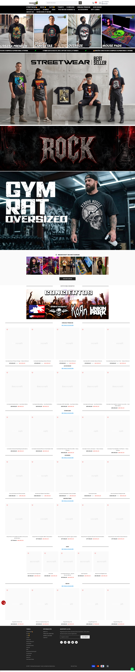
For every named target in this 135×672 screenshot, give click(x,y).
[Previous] (26, 266)
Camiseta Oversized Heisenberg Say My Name (17, 448)
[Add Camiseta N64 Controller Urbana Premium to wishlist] (82, 329)
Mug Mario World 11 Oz (17, 621)
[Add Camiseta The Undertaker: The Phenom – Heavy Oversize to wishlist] (108, 417)
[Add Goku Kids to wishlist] (45, 553)
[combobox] (62, 2)
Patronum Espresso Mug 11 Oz (42, 621)
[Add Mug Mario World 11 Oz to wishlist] (7, 590)
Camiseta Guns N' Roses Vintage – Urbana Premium (17, 361)
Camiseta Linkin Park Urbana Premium (67, 361)
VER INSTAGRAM (67, 278)
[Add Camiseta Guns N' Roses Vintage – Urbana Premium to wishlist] (7, 329)
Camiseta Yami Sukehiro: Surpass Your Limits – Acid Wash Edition (118, 405)
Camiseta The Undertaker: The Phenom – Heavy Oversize (117, 449)
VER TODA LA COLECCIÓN (67, 325)
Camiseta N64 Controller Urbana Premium (92, 361)
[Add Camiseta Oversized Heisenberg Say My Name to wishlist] (7, 417)
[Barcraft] (16, 31)
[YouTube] (76, 642)
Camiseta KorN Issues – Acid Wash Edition (92, 404)
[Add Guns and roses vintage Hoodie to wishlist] (108, 462)
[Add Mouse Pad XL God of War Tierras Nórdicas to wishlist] (108, 505)
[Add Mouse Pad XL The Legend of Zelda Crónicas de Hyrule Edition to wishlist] (7, 505)
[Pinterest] (69, 642)
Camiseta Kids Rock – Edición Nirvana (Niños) (67, 574)
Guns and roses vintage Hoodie (118, 493)
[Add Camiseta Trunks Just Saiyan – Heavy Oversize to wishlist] (82, 417)
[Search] (64, 2)
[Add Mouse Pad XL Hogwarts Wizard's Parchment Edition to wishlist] (82, 505)
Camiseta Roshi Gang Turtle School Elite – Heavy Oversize (67, 449)
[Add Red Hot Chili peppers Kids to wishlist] (95, 553)
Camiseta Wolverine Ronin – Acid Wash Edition (17, 404)
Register (107, 1)
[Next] (108, 266)
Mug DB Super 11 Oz (93, 621)
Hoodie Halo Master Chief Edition (42, 493)
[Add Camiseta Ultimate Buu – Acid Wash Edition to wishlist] (32, 372)
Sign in (103, 2)
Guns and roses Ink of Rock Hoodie (17, 493)
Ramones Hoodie (92, 493)
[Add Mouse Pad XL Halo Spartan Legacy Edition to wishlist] (57, 505)
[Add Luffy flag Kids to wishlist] (78, 553)
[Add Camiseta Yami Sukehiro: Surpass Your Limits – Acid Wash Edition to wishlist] (108, 372)
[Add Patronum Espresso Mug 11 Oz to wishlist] (32, 590)
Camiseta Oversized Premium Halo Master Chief (42, 448)
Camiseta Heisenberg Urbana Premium (42, 361)
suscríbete (85, 637)
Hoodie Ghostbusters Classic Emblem (67, 493)
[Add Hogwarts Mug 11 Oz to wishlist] (57, 590)
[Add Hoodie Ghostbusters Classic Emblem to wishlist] (57, 462)
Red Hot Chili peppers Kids (101, 573)
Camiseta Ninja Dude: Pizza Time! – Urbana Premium (118, 361)
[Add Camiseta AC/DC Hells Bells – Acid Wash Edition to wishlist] (57, 372)
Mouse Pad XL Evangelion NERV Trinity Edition (42, 536)
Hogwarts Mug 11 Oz (67, 621)
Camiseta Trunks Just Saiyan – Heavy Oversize (92, 448)
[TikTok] (72, 642)
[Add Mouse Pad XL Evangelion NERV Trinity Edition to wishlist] (32, 505)
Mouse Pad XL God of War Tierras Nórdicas (117, 536)
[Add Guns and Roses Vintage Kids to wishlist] (28, 553)
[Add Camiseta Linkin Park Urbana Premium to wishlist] (57, 329)
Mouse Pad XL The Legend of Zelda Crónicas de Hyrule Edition (17, 537)
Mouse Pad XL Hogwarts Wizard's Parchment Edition (92, 536)
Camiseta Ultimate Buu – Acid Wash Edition (42, 404)
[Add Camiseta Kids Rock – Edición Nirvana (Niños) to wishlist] (62, 553)
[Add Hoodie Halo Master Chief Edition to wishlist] (32, 462)
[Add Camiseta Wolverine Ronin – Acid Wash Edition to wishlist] (7, 372)
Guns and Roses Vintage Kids (34, 573)
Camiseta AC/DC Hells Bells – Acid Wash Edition (67, 404)
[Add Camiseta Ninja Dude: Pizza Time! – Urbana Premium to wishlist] (108, 329)
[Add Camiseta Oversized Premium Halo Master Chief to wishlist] (32, 417)
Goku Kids (51, 573)
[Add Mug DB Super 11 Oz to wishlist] (82, 590)
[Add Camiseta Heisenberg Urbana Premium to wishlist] (32, 329)
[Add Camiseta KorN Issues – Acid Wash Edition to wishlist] (82, 372)
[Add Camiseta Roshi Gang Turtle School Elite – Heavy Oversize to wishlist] (57, 417)
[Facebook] (61, 642)
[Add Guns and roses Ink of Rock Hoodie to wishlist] (7, 462)
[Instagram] (65, 642)
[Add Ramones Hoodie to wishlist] (82, 462)
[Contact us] (132, 669)
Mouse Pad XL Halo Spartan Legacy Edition (67, 536)
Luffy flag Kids (84, 573)
